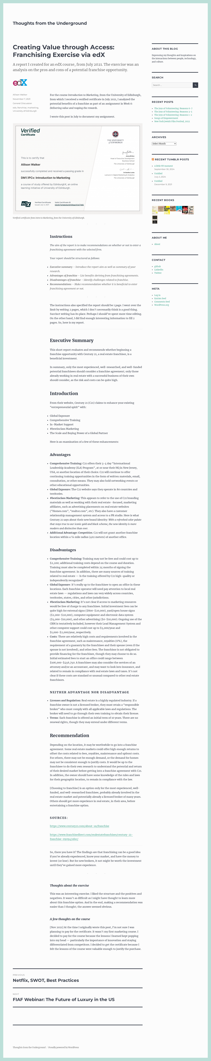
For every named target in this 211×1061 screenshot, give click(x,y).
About (157, 244)
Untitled (158, 173)
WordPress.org (161, 305)
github (157, 266)
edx (15, 107)
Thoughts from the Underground (50, 23)
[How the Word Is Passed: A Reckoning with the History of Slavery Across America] (191, 210)
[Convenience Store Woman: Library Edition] (179, 209)
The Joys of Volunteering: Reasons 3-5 (173, 111)
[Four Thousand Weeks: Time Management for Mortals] (155, 210)
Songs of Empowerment (166, 118)
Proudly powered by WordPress (63, 1047)
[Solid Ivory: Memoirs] (155, 219)
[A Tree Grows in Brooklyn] (173, 209)
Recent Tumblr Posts (172, 159)
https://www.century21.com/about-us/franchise (79, 826)
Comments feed (162, 301)
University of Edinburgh (25, 111)
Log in (157, 295)
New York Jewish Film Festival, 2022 (172, 121)
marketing (32, 107)
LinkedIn (158, 269)
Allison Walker (20, 94)
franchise (22, 107)
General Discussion (22, 103)
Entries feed (160, 298)
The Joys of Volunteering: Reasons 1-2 (173, 115)
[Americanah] (161, 209)
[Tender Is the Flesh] (185, 210)
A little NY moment (163, 166)
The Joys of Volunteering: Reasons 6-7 (173, 108)
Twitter (158, 273)
